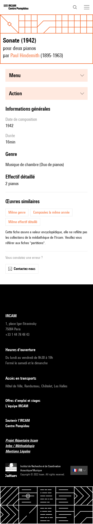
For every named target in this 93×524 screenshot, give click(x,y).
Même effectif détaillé (22, 222)
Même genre (17, 212)
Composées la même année (51, 212)
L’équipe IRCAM (16, 406)
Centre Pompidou (17, 426)
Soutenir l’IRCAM (17, 420)
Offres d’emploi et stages (22, 400)
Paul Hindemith (25, 55)
